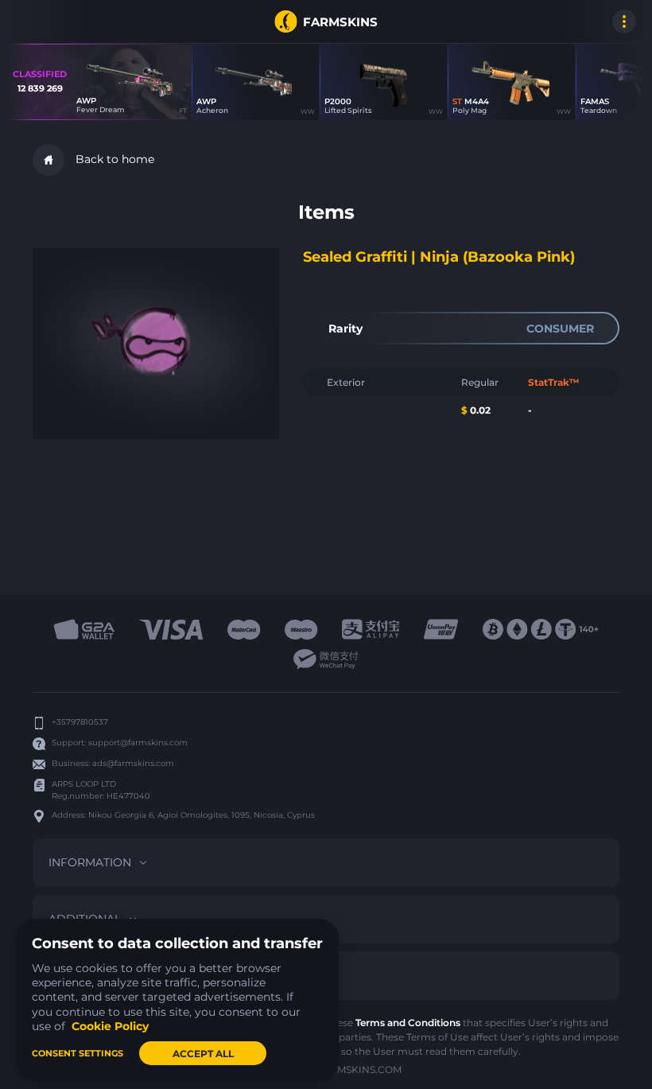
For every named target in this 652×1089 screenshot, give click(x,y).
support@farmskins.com (138, 742)
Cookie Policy (110, 1026)
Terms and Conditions (407, 1023)
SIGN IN (32, 21)
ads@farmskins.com (133, 763)
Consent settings (77, 1053)
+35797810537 (80, 722)
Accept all (203, 1054)
